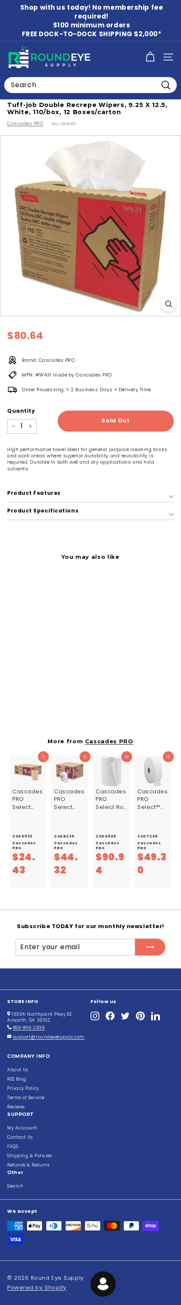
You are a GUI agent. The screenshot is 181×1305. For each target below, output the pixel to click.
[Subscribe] (150, 947)
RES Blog (16, 1079)
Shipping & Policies (29, 1156)
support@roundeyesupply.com (49, 1037)
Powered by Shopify (37, 1288)
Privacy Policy (23, 1088)
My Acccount (22, 1128)
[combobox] (90, 85)
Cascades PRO (25, 123)
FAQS (12, 1146)
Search (15, 1186)
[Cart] (150, 57)
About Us (17, 1070)
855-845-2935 (29, 1028)
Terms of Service (26, 1097)
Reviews (16, 1107)
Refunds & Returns (28, 1165)
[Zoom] (168, 304)
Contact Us (20, 1137)
